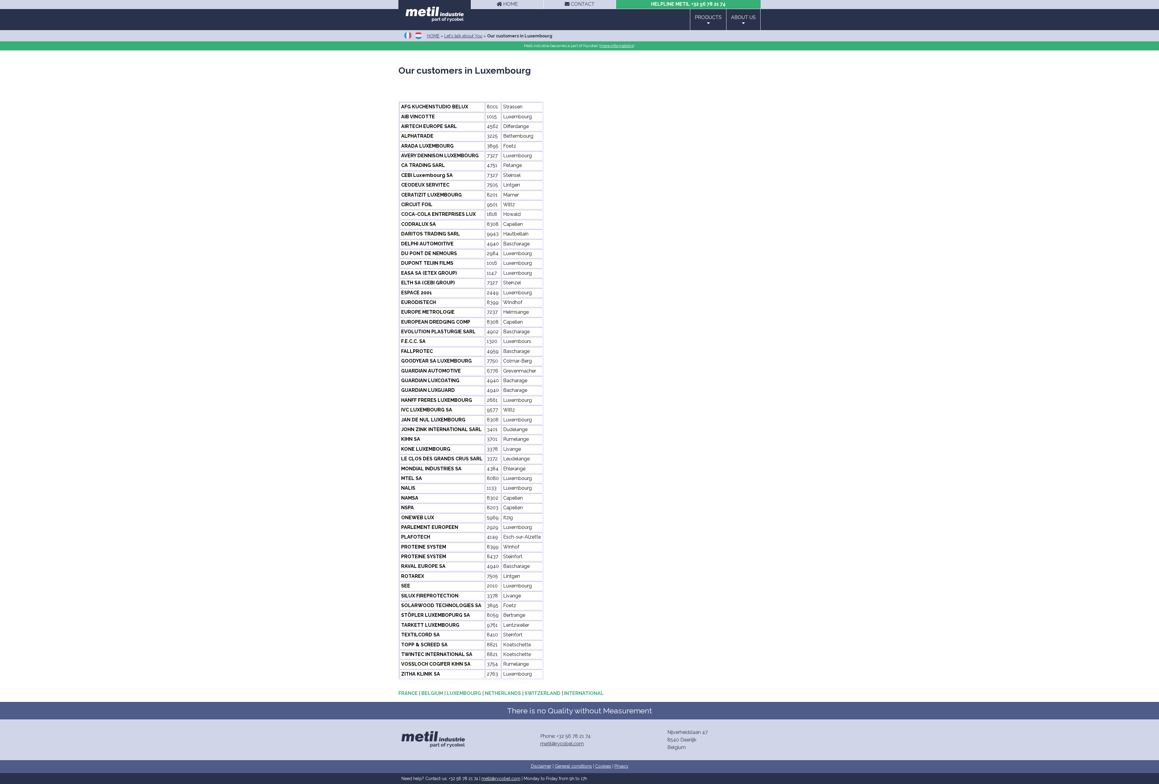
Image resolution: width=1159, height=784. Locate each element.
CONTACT (582, 4)
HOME (510, 4)
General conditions (573, 766)
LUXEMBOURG (464, 693)
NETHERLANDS (503, 693)
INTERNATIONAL (584, 693)
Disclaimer (541, 766)
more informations (616, 45)
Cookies (603, 766)
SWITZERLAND (542, 693)
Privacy (621, 766)
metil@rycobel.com (562, 744)
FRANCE (408, 693)
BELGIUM (432, 693)
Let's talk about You (463, 36)
